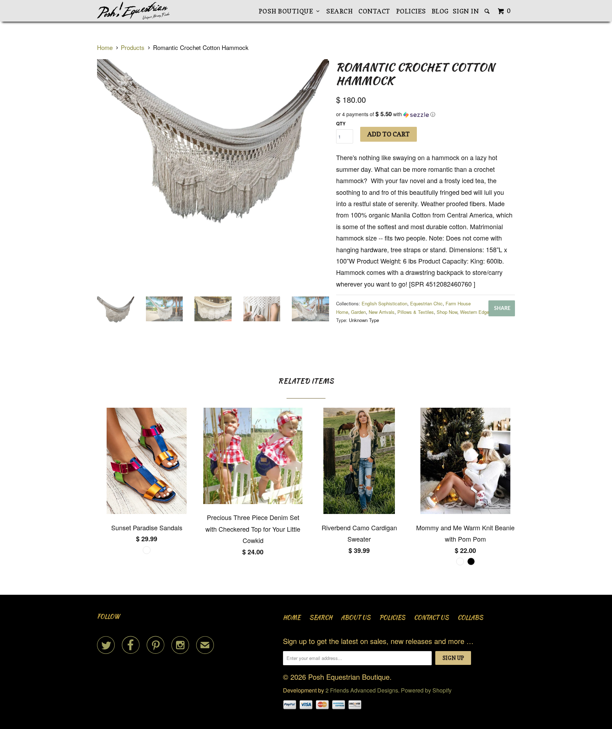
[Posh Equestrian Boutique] (133, 11)
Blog (440, 11)
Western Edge (474, 312)
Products (132, 47)
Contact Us (431, 618)
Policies (411, 11)
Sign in (466, 11)
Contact (374, 11)
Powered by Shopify (426, 690)
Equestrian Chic (426, 303)
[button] (425, 114)
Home (291, 618)
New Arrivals (382, 312)
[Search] (487, 11)
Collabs (470, 618)
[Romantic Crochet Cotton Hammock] (213, 175)
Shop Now (447, 312)
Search (339, 11)
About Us (355, 618)
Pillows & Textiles (415, 312)
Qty (341, 123)
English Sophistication (384, 303)
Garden (358, 312)
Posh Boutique (288, 11)
